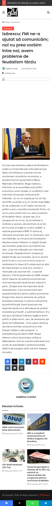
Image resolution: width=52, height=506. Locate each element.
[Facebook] (8, 361)
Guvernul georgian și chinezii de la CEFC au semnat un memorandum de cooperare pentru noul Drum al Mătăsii (38, 473)
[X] (14, 361)
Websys (46, 495)
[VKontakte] (8, 368)
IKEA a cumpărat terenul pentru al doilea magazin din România (37, 437)
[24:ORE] (12, 12)
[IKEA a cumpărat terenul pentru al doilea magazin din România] (38, 421)
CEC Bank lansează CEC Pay (12, 466)
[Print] (21, 368)
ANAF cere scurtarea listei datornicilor (13, 428)
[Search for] (48, 13)
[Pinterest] (35, 361)
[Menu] (3, 13)
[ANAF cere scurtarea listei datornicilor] (13, 419)
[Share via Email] (14, 368)
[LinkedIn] (21, 361)
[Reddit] (42, 361)
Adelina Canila (12, 69)
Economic (15, 22)
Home (7, 22)
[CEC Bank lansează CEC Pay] (13, 455)
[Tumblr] (28, 361)
